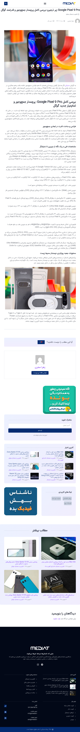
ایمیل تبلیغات (34, 718)
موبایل (67, 14)
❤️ (41, 342)
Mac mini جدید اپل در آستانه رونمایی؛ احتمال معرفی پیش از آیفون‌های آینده (54, 454)
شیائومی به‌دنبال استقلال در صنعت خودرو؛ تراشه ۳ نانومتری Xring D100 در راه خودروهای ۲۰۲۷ (52, 475)
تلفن (36, 705)
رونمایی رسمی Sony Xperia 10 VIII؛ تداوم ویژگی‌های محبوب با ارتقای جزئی (18, 454)
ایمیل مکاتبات (34, 711)
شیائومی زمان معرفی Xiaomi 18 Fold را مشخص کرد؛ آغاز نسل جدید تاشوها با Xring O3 (18, 475)
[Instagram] (38, 665)
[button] (45, 3)
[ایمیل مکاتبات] (5, 712)
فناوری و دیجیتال (73, 14)
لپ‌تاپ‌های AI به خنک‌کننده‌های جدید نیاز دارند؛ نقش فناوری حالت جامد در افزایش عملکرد (52, 466)
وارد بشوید (56, 618)
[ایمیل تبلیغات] (5, 718)
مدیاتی (67, 85)
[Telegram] (42, 665)
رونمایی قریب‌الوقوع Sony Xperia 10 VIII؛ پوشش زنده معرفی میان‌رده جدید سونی (18, 466)
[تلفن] (5, 706)
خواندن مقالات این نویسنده (40, 373)
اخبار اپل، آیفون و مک (50, 566)
